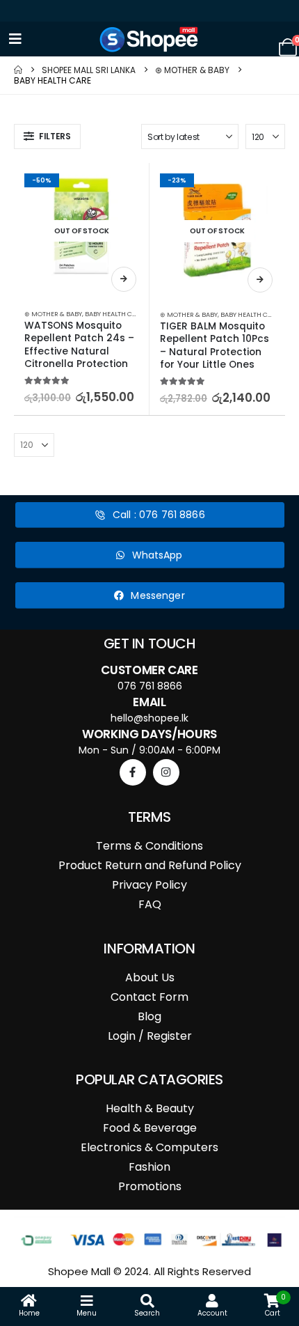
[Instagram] (166, 772)
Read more (123, 279)
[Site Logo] (149, 39)
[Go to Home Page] (18, 70)
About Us (150, 977)
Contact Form (149, 997)
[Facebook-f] (133, 772)
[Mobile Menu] (15, 39)
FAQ (149, 904)
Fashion (149, 1167)
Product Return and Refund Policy (149, 865)
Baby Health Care (114, 313)
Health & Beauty (150, 1108)
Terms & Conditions (149, 846)
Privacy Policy (149, 885)
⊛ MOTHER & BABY (53, 313)
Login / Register (150, 1036)
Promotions (149, 1186)
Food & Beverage (150, 1128)
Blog (149, 1016)
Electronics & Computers (149, 1147)
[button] (47, 136)
